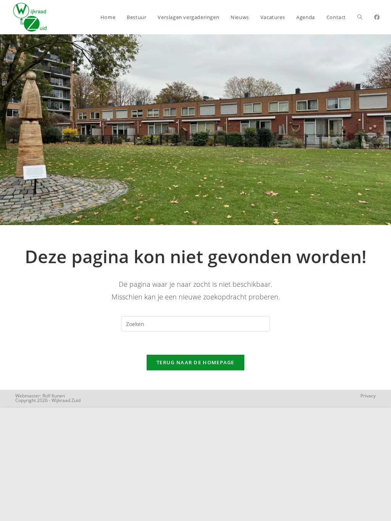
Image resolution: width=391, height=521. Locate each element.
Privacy (368, 395)
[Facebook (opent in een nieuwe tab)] (377, 17)
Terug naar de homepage (195, 362)
